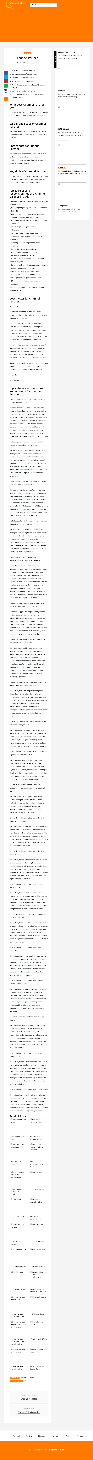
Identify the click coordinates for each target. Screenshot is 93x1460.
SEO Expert (62, 167)
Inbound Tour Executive (67, 52)
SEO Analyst (62, 91)
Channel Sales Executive (29, 1412)
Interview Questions (73, 22)
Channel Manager (29, 1399)
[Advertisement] (46, 26)
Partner (31, 1378)
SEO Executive (63, 129)
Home (67, 12)
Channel (27, 53)
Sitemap (68, 17)
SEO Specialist (63, 206)
